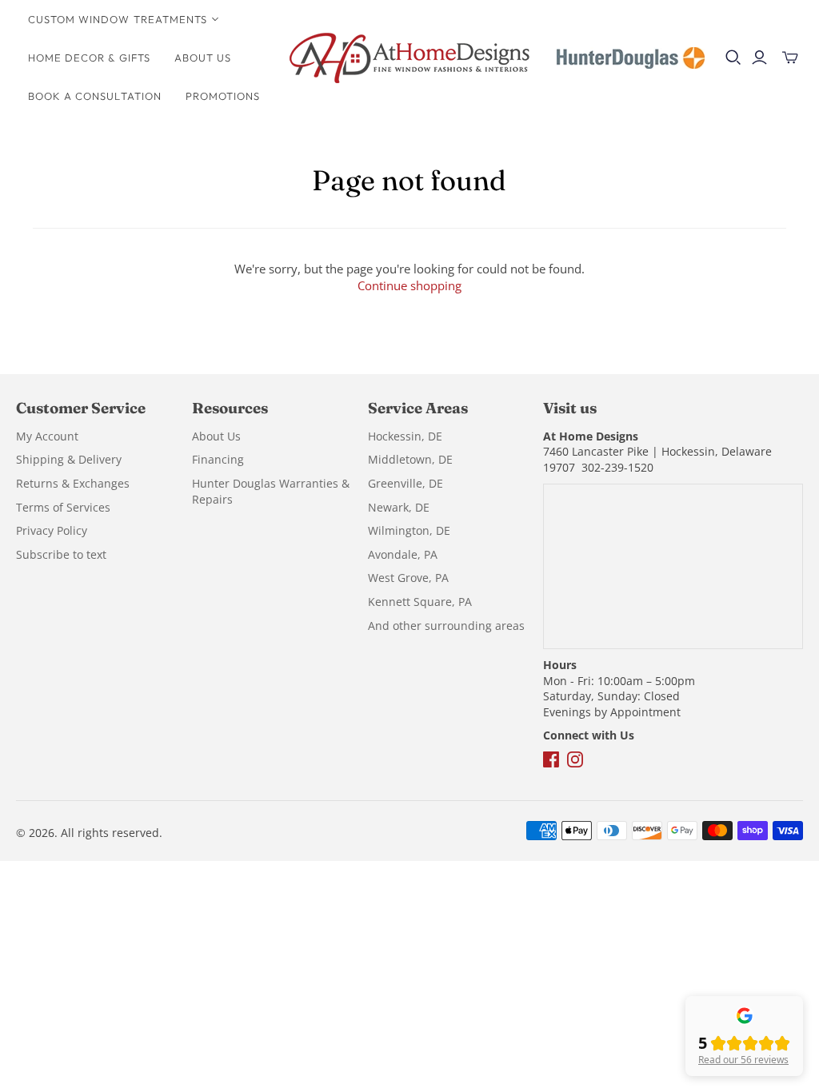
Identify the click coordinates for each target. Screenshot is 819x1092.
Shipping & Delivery (69, 459)
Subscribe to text (61, 554)
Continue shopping (409, 285)
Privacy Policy (51, 530)
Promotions (223, 96)
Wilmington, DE (409, 530)
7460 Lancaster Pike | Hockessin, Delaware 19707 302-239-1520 (657, 459)
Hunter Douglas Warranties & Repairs (271, 491)
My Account (47, 436)
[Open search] (733, 58)
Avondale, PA (402, 554)
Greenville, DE (405, 483)
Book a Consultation (95, 96)
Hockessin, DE (405, 436)
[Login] (759, 57)
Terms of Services (63, 507)
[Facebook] (552, 767)
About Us (202, 57)
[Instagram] (575, 767)
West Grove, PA (408, 577)
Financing (218, 459)
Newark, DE (398, 507)
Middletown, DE (410, 459)
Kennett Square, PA (420, 601)
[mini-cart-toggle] (790, 57)
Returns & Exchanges (73, 483)
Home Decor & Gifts (89, 57)
